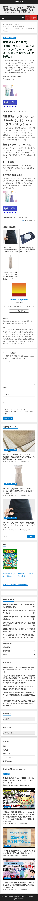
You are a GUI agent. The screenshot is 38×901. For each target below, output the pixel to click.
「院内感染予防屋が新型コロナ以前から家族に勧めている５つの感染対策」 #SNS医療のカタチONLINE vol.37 (19, 703)
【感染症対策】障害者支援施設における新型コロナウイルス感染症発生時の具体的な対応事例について (19, 694)
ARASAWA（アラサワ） (9, 38)
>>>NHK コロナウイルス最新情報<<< (15, 584)
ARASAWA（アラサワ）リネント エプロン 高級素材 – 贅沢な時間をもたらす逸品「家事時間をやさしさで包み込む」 (18, 456)
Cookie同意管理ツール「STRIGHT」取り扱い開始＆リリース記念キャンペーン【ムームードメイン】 (18, 637)
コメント (7, 361)
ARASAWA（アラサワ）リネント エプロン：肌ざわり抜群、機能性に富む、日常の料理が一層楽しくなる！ (19, 490)
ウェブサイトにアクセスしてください (19, 306)
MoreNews (19, 899)
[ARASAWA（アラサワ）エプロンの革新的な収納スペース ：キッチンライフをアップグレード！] (19, 509)
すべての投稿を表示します (19, 311)
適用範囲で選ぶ (8, 643)
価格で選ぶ (6, 647)
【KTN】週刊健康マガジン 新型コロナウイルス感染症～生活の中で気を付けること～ (19, 687)
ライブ (33, 18)
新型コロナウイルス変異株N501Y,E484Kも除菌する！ (19, 8)
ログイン (6, 750)
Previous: (19, 321)
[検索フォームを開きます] (23, 17)
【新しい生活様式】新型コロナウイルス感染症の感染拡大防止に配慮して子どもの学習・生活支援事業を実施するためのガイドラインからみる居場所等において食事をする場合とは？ (19, 679)
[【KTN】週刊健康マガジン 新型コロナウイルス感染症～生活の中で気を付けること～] (19, 837)
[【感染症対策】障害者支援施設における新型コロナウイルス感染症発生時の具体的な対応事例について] (19, 869)
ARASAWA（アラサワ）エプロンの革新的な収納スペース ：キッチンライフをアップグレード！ (19, 524)
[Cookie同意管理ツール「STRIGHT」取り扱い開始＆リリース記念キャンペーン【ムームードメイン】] (19, 774)
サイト (5, 402)
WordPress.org (7, 761)
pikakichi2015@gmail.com (12, 76)
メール (6, 395)
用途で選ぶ (6, 651)
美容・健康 (6, 774)
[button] (3, 18)
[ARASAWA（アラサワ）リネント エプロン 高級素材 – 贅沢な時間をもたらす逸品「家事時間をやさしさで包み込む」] (19, 441)
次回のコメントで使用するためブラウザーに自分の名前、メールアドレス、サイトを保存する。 (19, 411)
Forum (5, 654)
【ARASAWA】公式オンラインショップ (16, 111)
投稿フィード (7, 753)
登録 (4, 746)
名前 (5, 388)
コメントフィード (9, 757)
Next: (19, 335)
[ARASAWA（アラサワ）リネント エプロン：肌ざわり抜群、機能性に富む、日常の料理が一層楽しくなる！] (19, 475)
